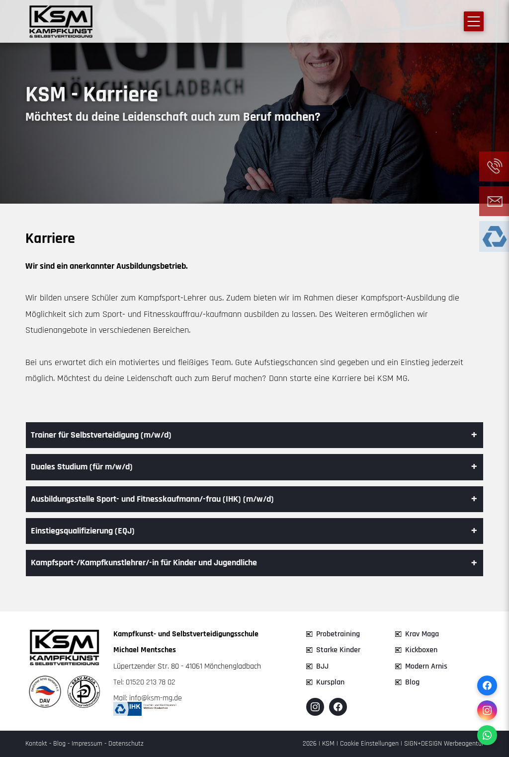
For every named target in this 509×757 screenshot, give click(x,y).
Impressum (87, 743)
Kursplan (330, 682)
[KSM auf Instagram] (315, 707)
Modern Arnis (426, 666)
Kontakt (36, 743)
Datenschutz (126, 743)
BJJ (322, 666)
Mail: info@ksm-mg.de (147, 698)
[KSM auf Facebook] (338, 707)
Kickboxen (421, 650)
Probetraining (338, 634)
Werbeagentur (464, 743)
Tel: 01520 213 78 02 (144, 682)
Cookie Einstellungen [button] (369, 743)
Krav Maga (422, 634)
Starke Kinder (338, 650)
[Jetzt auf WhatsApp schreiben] (487, 735)
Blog (412, 682)
